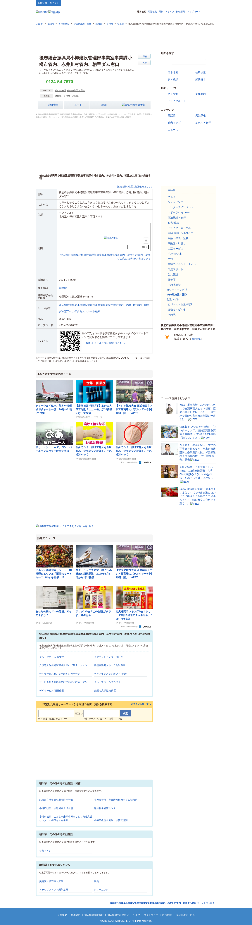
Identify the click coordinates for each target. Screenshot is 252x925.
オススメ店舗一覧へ (141, 704)
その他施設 (60, 90)
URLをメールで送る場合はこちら (105, 342)
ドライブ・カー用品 (179, 227)
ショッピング (175, 202)
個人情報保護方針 (93, 915)
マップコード (193, 11)
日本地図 (173, 72)
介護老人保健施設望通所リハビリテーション (63, 665)
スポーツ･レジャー (179, 212)
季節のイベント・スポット (183, 264)
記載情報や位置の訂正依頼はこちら (135, 186)
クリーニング (101, 889)
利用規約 (75, 915)
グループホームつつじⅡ (107, 682)
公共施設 (173, 274)
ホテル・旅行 (203, 122)
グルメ (171, 196)
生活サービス (175, 248)
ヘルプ (199, 3)
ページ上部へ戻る (162, 903)
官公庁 (171, 279)
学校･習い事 (175, 253)
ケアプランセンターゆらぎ (108, 657)
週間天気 (196, 339)
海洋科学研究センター (106, 808)
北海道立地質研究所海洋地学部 (56, 799)
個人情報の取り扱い (118, 915)
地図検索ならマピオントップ (180, 3)
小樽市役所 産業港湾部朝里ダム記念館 (115, 799)
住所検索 (200, 72)
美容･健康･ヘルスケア (181, 233)
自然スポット (175, 269)
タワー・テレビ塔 (177, 289)
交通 (170, 258)
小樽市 (66, 95)
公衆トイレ (45, 850)
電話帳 (171, 115)
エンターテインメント (181, 207)
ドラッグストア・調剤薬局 (53, 889)
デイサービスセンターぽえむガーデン (59, 673)
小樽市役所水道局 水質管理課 (111, 820)
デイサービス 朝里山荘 (51, 690)
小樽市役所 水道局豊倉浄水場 (56, 808)
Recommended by (129, 462)
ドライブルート (177, 100)
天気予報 (140, 104)
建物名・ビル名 (177, 309)
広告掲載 (167, 915)
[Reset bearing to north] (146, 240)
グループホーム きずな (51, 657)
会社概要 (62, 915)
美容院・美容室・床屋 (51, 881)
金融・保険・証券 (178, 238)
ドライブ (169, 11)
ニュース (173, 129)
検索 (210, 17)
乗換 (161, 11)
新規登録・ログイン (48, 3)
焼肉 (96, 881)
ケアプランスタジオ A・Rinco (110, 673)
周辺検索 (152, 11)
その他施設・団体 (76, 90)
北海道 (58, 95)
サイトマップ (210, 3)
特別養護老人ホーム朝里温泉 (109, 665)
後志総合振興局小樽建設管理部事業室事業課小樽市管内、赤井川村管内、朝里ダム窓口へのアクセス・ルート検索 (104, 308)
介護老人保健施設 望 (105, 690)
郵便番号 (180, 11)
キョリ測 (173, 93)
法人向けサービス (185, 915)
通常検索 (141, 11)
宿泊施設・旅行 (177, 217)
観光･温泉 (173, 222)
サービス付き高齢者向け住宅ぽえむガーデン (63, 682)
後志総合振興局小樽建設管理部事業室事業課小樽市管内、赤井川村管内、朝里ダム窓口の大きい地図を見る (105, 253)
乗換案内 (200, 93)
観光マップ (174, 122)
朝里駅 (75, 95)
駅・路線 (173, 79)
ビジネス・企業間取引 (181, 304)
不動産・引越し (177, 243)
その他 (171, 314)
